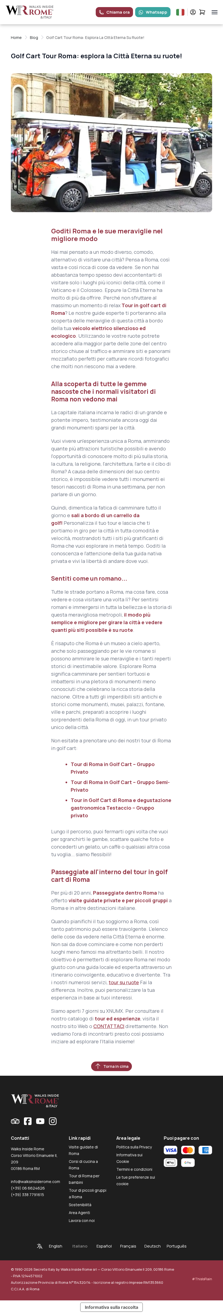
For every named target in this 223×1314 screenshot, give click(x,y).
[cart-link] (202, 12)
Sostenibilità (80, 1204)
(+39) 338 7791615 (27, 1194)
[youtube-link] (40, 1121)
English (55, 1246)
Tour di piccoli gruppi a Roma (87, 1193)
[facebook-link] (27, 1121)
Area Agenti (79, 1212)
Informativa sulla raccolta (111, 1307)
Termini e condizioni (134, 1169)
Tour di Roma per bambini (84, 1179)
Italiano (80, 1246)
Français (128, 1246)
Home (16, 37)
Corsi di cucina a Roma (83, 1164)
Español (104, 1246)
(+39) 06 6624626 (28, 1188)
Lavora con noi (82, 1220)
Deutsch (152, 1246)
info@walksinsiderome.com (35, 1181)
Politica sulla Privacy (134, 1147)
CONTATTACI (108, 1026)
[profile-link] (193, 12)
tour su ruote (124, 982)
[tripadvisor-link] (15, 1121)
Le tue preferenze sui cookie (135, 1180)
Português (177, 1246)
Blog (34, 37)
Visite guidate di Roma (83, 1150)
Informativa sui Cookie (129, 1158)
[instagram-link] (52, 1121)
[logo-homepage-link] (29, 12)
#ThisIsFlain (202, 1279)
